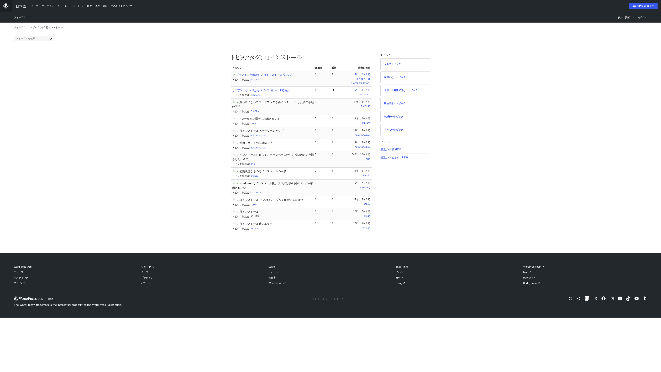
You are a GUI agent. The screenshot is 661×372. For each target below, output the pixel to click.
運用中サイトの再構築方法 (255, 142)
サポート (273, 272)
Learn (272, 266)
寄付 (400, 277)
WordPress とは (23, 266)
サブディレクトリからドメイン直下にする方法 (261, 90)
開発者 (272, 277)
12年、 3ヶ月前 (362, 118)
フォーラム (20, 17)
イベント (401, 272)
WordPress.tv (278, 283)
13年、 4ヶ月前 (361, 130)
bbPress (529, 277)
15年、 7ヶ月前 (361, 182)
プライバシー (21, 283)
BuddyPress (531, 283)
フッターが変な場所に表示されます (258, 118)
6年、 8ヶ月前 (362, 89)
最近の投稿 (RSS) (391, 149)
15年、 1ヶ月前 (362, 170)
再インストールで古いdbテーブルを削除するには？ (271, 200)
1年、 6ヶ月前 (362, 74)
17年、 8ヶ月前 (361, 223)
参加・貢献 (402, 266)
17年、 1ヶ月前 (362, 199)
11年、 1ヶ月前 (362, 101)
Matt (527, 272)
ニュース (18, 272)
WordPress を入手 (643, 5)
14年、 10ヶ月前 (361, 154)
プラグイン (147, 277)
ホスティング (21, 277)
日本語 (50, 299)
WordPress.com (533, 266)
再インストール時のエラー (255, 223)
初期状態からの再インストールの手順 (262, 171)
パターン (146, 283)
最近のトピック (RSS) (394, 157)
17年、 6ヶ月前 (361, 211)
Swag (400, 283)
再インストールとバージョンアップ (261, 130)
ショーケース (148, 266)
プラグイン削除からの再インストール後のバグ (265, 74)
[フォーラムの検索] (50, 38)
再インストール (249, 211)
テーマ (144, 272)
